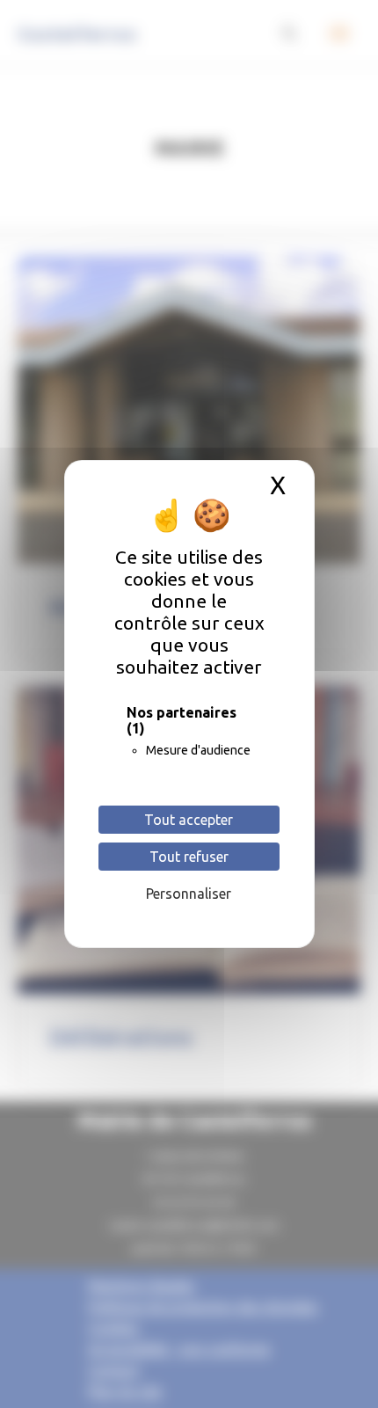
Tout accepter (188, 820)
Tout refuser (189, 856)
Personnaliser (188, 893)
